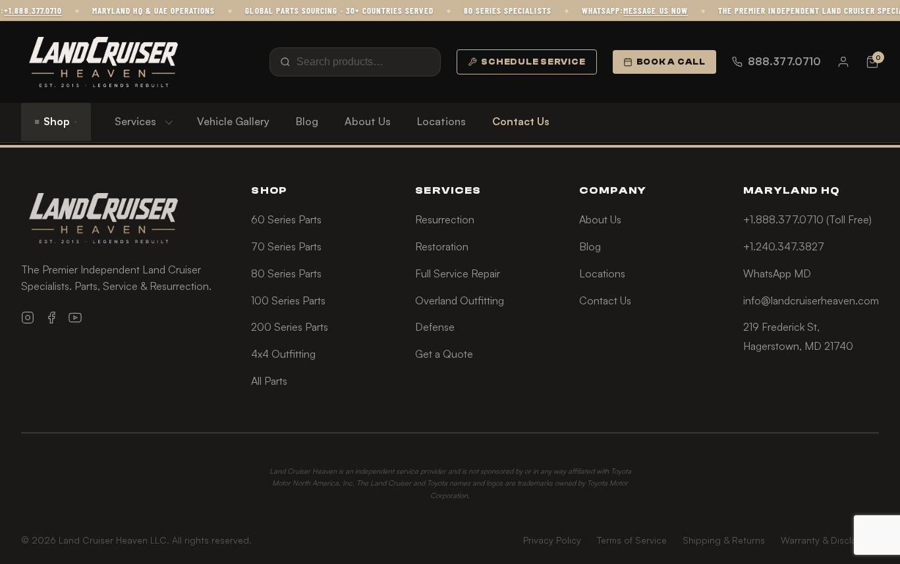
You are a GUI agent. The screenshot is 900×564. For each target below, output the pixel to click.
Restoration (441, 246)
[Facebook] (51, 317)
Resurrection (444, 219)
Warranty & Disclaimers (830, 540)
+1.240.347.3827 (783, 246)
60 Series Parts (286, 219)
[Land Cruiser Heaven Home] (103, 62)
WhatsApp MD (777, 273)
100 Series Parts (288, 300)
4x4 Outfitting (283, 353)
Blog (307, 121)
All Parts (269, 380)
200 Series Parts (289, 326)
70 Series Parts (286, 246)
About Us (368, 121)
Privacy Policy (552, 540)
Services (135, 121)
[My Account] (843, 62)
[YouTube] (75, 317)
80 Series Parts (286, 273)
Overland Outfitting (459, 300)
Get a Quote (444, 353)
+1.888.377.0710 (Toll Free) (807, 219)
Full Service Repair (457, 273)
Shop (56, 121)
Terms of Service (632, 540)
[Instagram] (27, 317)
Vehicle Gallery (233, 121)
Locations (441, 121)
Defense (435, 326)
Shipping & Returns (724, 540)
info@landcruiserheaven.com (811, 300)
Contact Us (520, 121)
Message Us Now (650, 10)
